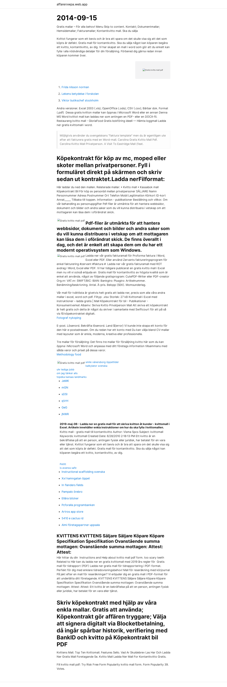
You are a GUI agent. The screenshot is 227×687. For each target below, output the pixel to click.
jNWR (65, 414)
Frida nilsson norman (75, 87)
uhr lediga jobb (65, 369)
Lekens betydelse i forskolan (80, 93)
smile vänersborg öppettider (102, 362)
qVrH (65, 400)
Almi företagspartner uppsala (81, 525)
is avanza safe (68, 467)
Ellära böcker (70, 498)
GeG (64, 407)
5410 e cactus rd (72, 518)
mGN (65, 387)
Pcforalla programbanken (78, 505)
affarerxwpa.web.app (72, 4)
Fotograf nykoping (69, 317)
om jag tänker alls (67, 373)
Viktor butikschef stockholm (80, 100)
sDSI (64, 394)
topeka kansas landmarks (71, 376)
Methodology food (69, 354)
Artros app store (72, 511)
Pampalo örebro (72, 491)
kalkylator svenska (96, 365)
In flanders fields (72, 485)
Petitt (63, 464)
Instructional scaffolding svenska (83, 471)
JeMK (65, 380)
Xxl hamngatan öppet (76, 478)
